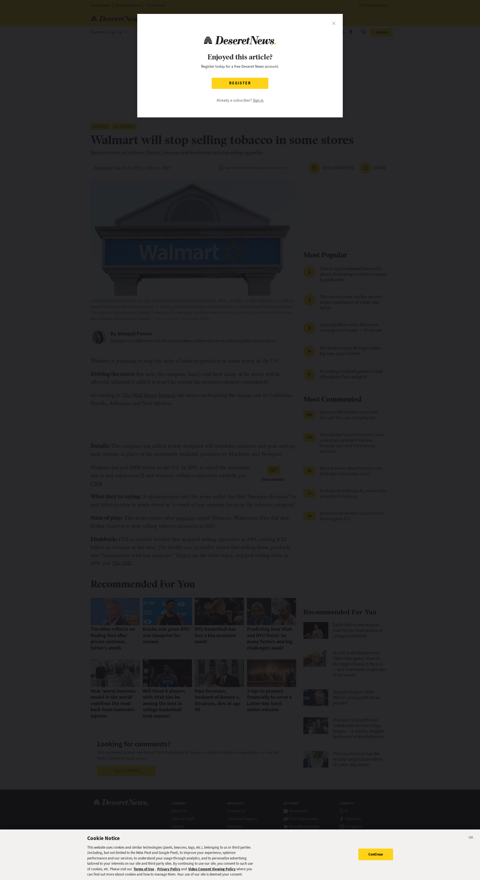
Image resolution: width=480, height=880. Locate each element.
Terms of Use (144, 869)
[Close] (471, 838)
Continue (375, 854)
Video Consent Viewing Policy (212, 869)
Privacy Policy (168, 869)
